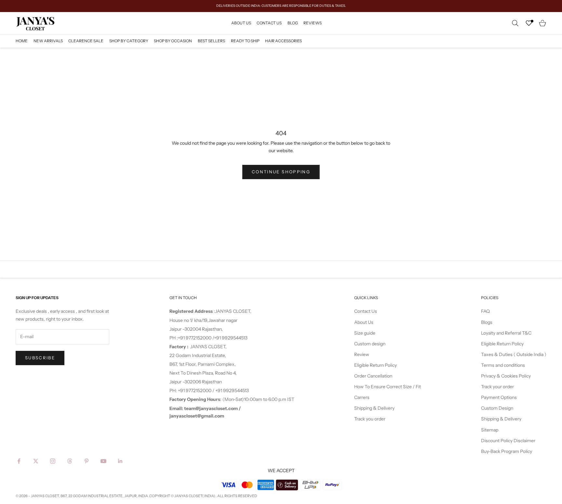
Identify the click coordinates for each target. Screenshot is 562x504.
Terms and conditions (503, 365)
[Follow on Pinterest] (86, 461)
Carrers (361, 397)
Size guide (364, 333)
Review (361, 354)
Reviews (312, 22)
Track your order (497, 387)
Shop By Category (128, 40)
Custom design (369, 344)
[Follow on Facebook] (19, 461)
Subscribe (40, 357)
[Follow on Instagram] (52, 461)
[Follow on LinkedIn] (120, 461)
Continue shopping (281, 171)
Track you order (369, 419)
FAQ (485, 311)
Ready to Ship (245, 40)
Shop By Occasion (173, 40)
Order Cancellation (373, 376)
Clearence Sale (85, 40)
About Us (241, 22)
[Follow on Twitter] (36, 461)
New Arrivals (48, 40)
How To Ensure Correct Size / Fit (387, 387)
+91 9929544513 (231, 338)
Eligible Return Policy (375, 365)
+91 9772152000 (195, 338)
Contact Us (269, 22)
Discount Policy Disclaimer (508, 441)
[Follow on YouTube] (103, 461)
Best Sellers (211, 40)
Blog (293, 22)
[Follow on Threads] (69, 461)
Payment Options (499, 397)
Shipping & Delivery (374, 408)
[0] (529, 23)
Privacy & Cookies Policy (506, 376)
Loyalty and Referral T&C (506, 333)
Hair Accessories (283, 40)
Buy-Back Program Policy (506, 451)
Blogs (486, 322)
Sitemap (489, 430)
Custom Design (497, 408)
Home (22, 40)
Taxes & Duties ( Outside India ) (513, 354)
